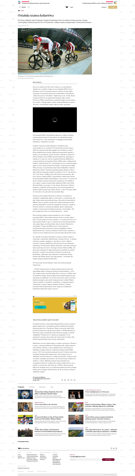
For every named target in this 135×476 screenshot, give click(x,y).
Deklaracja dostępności (32, 461)
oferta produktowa (42, 471)
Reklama (42, 454)
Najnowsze (42, 387)
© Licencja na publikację (39, 377)
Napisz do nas (21, 457)
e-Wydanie (103, 7)
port (71, 7)
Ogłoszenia (43, 456)
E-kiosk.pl (55, 454)
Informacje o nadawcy (32, 459)
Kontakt (20, 456)
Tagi (51, 387)
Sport (22, 10)
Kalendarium (31, 471)
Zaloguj (113, 7)
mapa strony (21, 471)
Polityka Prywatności (32, 454)
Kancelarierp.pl (56, 461)
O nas (19, 454)
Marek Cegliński (37, 82)
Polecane (32, 387)
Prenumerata (43, 457)
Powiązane (21, 387)
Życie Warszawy (57, 464)
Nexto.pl (55, 457)
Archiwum (42, 459)
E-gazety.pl (55, 456)
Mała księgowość (57, 459)
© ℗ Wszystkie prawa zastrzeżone (41, 378)
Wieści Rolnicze (56, 462)
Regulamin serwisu (31, 457)
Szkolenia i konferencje (23, 468)
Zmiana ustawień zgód (32, 456)
